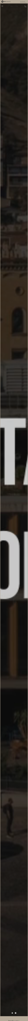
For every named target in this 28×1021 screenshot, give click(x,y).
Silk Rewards (22, 1)
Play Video (15, 1013)
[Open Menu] (2, 6)
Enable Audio (12, 1013)
